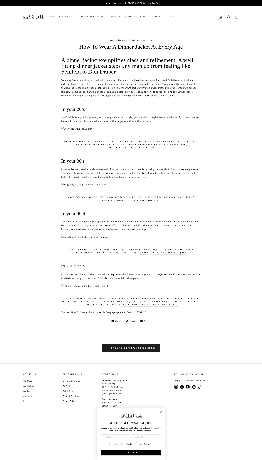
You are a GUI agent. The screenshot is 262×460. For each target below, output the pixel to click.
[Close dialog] (161, 412)
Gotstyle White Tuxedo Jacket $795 (89, 298)
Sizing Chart (68, 391)
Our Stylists (28, 386)
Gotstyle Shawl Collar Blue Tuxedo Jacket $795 (99, 141)
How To (125, 40)
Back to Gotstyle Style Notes (133, 348)
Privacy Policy (69, 401)
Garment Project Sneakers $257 (163, 252)
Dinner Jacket (115, 40)
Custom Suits (67, 16)
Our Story (27, 381)
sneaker (94, 229)
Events (170, 16)
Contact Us (28, 396)
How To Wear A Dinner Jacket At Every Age (93, 312)
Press (26, 401)
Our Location (29, 391)
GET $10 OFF (131, 452)
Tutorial (132, 40)
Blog (158, 16)
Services (115, 16)
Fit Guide (67, 386)
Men (52, 16)
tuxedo (139, 40)
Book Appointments (137, 16)
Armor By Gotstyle (93, 16)
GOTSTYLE (140, 312)
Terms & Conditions (72, 396)
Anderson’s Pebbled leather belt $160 (149, 304)
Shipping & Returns (71, 381)
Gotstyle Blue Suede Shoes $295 (131, 147)
